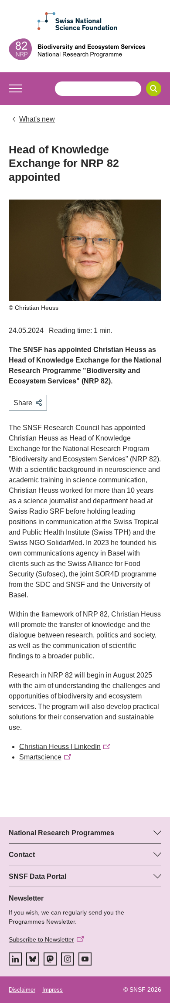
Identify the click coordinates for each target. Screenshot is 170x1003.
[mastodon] (50, 959)
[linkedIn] (15, 959)
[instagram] (67, 959)
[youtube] (85, 959)
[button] (15, 88)
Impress (52, 989)
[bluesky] (32, 959)
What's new (37, 119)
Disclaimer (22, 989)
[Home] (85, 49)
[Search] (153, 88)
